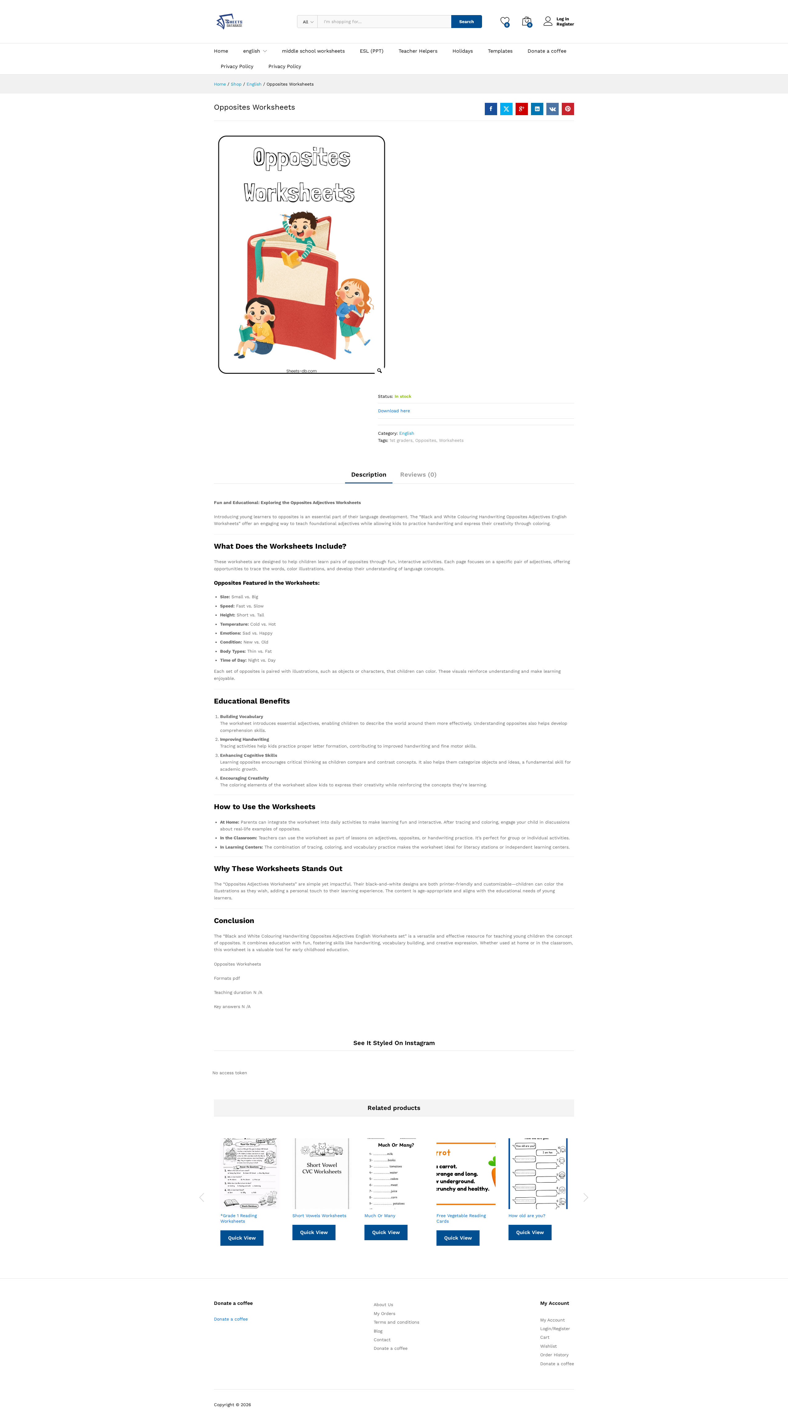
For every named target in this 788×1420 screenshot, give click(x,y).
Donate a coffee (547, 51)
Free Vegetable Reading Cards (461, 1218)
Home (221, 51)
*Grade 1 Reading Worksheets (238, 1218)
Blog (378, 1331)
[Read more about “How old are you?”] (523, 1205)
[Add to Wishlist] (263, 1205)
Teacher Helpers (418, 51)
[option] (301, 256)
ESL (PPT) (372, 51)
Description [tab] (368, 474)
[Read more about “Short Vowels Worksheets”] (307, 1205)
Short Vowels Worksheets (319, 1215)
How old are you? (527, 1215)
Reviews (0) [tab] (418, 474)
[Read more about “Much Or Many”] (379, 1205)
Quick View (242, 1238)
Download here (394, 410)
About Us (383, 1304)
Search (466, 21)
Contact (382, 1339)
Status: (385, 396)
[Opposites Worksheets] (491, 109)
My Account (552, 1319)
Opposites (425, 440)
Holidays (462, 51)
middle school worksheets (313, 51)
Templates (500, 51)
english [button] (251, 51)
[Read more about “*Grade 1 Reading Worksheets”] (235, 1205)
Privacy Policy (237, 66)
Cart (544, 1337)
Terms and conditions (396, 1322)
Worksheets (451, 440)
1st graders (401, 440)
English (406, 433)
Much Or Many (379, 1215)
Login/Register (555, 1328)
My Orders (384, 1313)
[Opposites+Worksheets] (506, 109)
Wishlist (548, 1346)
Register (565, 24)
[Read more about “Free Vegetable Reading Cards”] (451, 1205)
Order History (554, 1354)
